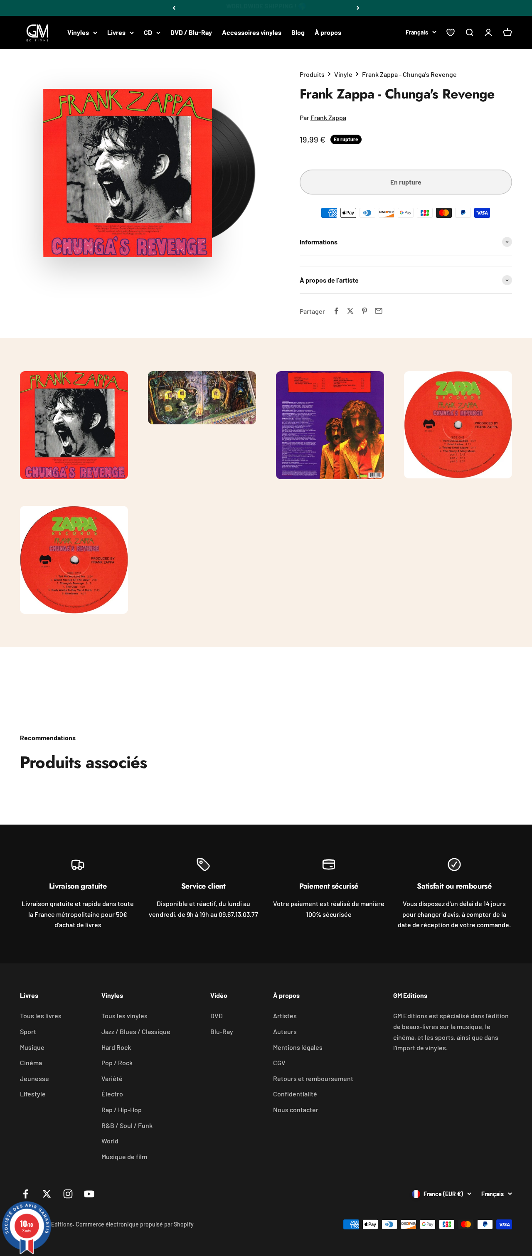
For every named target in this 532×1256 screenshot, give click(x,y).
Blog (298, 32)
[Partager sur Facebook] (336, 311)
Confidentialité (295, 1094)
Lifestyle (33, 1094)
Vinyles (78, 32)
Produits (312, 74)
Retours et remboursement (313, 1078)
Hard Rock (116, 1047)
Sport (28, 1031)
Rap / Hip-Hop (121, 1109)
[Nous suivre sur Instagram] (68, 1193)
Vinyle (343, 74)
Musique (32, 1047)
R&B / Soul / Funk (127, 1125)
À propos (328, 32)
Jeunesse (34, 1078)
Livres (116, 32)
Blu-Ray (221, 1031)
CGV (279, 1062)
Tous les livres (41, 1016)
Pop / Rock (117, 1062)
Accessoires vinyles (251, 32)
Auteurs (285, 1031)
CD (148, 32)
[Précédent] (173, 7)
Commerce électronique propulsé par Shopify (135, 1224)
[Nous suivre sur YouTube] (89, 1193)
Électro (112, 1094)
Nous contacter (295, 1109)
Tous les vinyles (124, 1016)
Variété (112, 1078)
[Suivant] (358, 7)
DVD (216, 1016)
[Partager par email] (379, 311)
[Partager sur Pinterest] (364, 311)
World (109, 1141)
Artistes (285, 1016)
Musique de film (124, 1156)
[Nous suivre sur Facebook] (25, 1193)
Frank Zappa (328, 117)
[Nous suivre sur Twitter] (46, 1193)
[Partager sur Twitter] (350, 311)
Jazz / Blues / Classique (135, 1031)
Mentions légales (298, 1047)
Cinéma (31, 1062)
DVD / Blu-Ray (191, 32)
